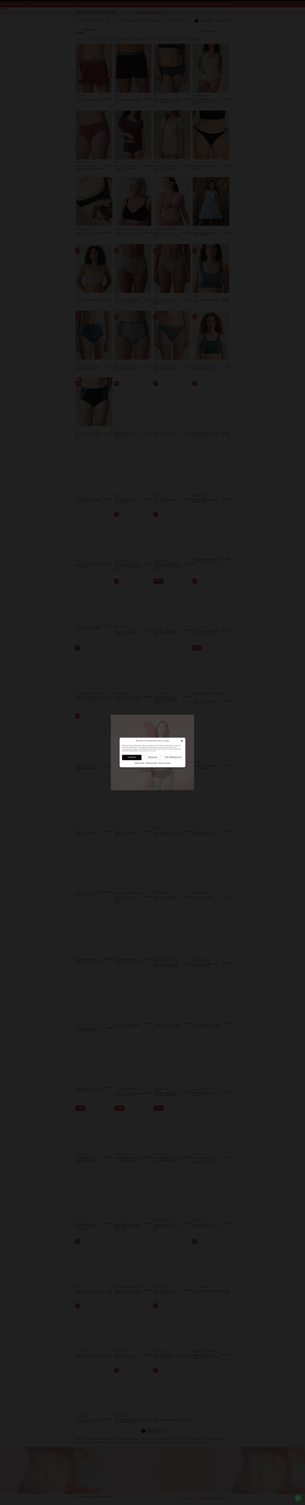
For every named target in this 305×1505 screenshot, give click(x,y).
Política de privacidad (151, 763)
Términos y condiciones (164, 763)
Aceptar (132, 757)
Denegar (152, 757)
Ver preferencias (173, 757)
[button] (182, 741)
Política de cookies (139, 763)
